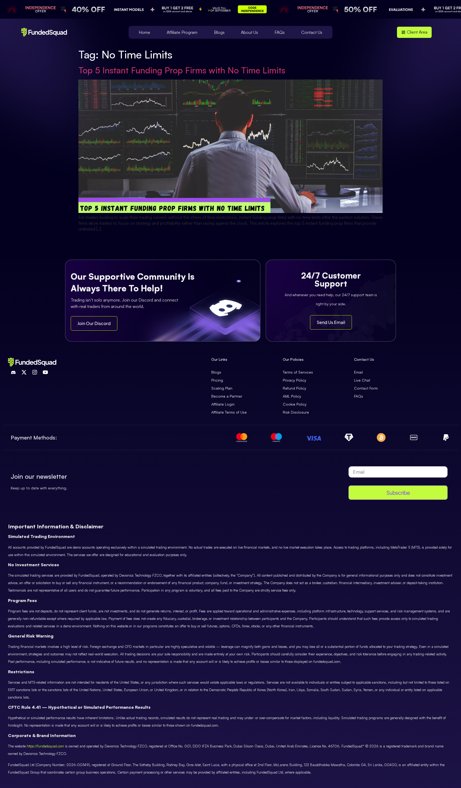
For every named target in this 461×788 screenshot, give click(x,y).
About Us (249, 32)
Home (144, 32)
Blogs (219, 32)
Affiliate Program (182, 32)
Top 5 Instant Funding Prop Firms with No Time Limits (181, 70)
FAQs (280, 32)
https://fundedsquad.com (45, 746)
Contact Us (311, 32)
